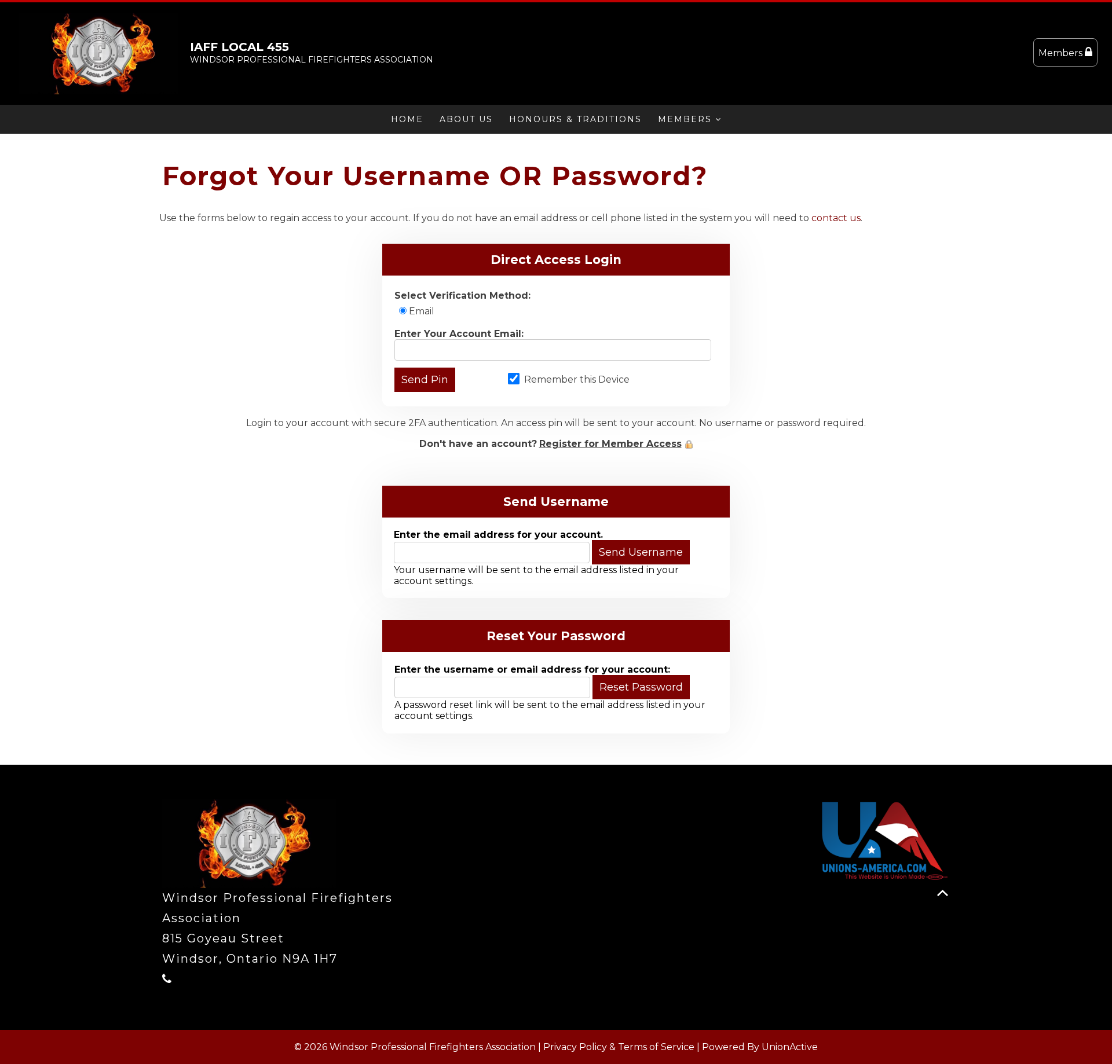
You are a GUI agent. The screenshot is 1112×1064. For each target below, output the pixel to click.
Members (1061, 52)
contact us (836, 217)
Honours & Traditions (575, 119)
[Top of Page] (942, 893)
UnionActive (790, 1046)
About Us (466, 119)
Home (407, 119)
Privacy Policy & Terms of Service (618, 1046)
